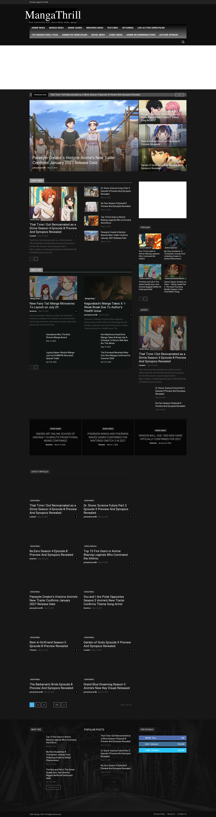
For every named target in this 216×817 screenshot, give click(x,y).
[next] (182, 95)
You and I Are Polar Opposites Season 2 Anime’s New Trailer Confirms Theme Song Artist (104, 600)
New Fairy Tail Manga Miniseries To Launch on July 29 (52, 305)
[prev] (177, 95)
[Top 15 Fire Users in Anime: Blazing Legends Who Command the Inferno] (91, 221)
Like (182, 738)
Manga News (35, 298)
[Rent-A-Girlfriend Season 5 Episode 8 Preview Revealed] (162, 135)
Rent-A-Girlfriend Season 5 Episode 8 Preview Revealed (49, 644)
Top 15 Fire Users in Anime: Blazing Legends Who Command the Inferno (116, 220)
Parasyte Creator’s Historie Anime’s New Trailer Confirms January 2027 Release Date (114, 235)
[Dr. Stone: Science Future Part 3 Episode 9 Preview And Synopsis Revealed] (91, 192)
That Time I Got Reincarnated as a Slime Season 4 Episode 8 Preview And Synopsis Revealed (95, 94)
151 (56, 705)
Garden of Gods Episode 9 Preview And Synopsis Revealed (107, 644)
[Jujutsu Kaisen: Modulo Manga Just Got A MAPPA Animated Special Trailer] (37, 356)
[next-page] (36, 259)
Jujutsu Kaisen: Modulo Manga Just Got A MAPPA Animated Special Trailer (60, 355)
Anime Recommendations (174, 278)
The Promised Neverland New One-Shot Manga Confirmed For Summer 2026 (115, 355)
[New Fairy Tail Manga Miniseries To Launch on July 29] (53, 288)
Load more (52, 787)
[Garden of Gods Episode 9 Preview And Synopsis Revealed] (162, 159)
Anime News (35, 220)
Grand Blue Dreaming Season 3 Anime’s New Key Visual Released (107, 686)
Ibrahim (33, 311)
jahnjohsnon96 (38, 168)
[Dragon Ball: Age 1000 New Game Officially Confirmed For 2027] (160, 437)
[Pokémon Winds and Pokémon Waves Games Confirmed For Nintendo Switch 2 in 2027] (108, 437)
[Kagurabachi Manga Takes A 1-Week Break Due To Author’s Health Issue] (108, 288)
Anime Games (55, 429)
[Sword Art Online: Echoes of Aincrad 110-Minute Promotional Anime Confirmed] (55, 437)
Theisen (33, 650)
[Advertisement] (108, 67)
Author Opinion (146, 248)
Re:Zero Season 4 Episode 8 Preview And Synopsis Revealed (51, 553)
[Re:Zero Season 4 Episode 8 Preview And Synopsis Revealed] (91, 207)
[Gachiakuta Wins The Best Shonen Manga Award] (37, 338)
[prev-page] (31, 259)
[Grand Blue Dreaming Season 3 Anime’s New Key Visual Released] (108, 669)
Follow (181, 744)
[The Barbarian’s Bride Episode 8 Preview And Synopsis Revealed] (54, 669)
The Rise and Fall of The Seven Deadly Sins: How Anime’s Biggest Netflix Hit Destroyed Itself (150, 285)
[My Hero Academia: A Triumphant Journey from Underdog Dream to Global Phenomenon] (175, 241)
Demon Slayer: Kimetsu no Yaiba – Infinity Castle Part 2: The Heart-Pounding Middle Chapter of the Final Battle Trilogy (175, 287)
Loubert (33, 236)
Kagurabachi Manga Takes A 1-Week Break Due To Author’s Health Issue (105, 307)
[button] (182, 41)
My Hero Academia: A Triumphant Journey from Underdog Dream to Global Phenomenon (174, 255)
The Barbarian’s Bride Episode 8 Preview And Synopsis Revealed (51, 686)
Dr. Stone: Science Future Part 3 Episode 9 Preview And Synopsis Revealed (116, 191)
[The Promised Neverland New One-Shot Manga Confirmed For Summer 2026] (91, 356)
